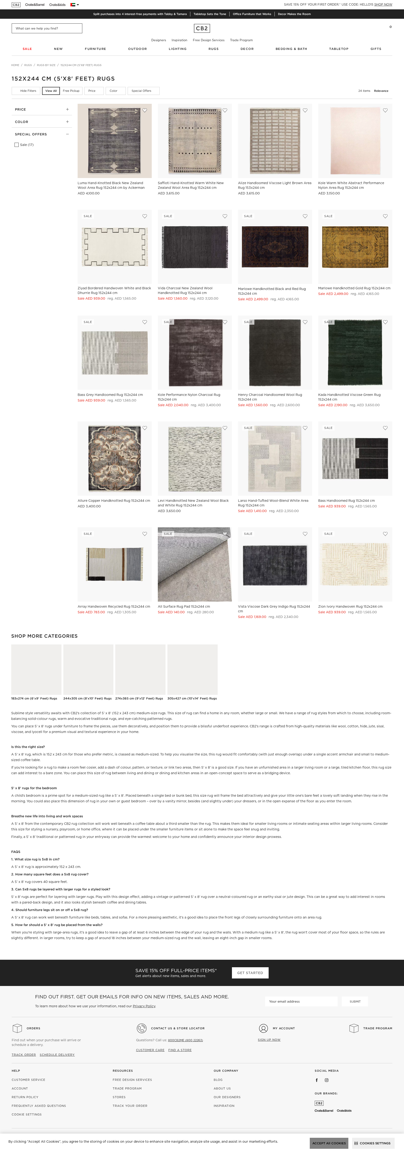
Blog (218, 1080)
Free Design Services (208, 40)
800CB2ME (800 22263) (185, 1040)
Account (20, 1088)
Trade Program (241, 40)
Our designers (227, 1097)
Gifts (376, 49)
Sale (27, 49)
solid (32, 719)
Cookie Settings (27, 1114)
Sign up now (269, 1039)
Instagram (327, 1080)
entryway (102, 837)
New (58, 49)
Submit (355, 1001)
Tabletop (339, 49)
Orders (33, 1028)
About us (222, 1088)
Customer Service (28, 1080)
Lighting (178, 49)
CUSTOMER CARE (150, 1050)
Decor (247, 49)
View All (51, 91)
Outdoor (137, 49)
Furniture (95, 49)
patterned (155, 719)
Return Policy (25, 1097)
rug (49, 767)
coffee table (145, 824)
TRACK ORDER (24, 1054)
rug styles (319, 713)
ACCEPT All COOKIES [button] (329, 1143)
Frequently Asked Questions (39, 1106)
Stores (119, 1097)
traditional (99, 719)
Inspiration (179, 40)
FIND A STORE (180, 1050)
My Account (284, 1028)
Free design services (132, 1080)
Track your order (130, 1106)
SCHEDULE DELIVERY (57, 1054)
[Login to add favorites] (145, 110)
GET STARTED (250, 973)
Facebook (317, 1080)
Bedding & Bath (291, 49)
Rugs (214, 49)
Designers (158, 40)
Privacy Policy (144, 1006)
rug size (385, 767)
